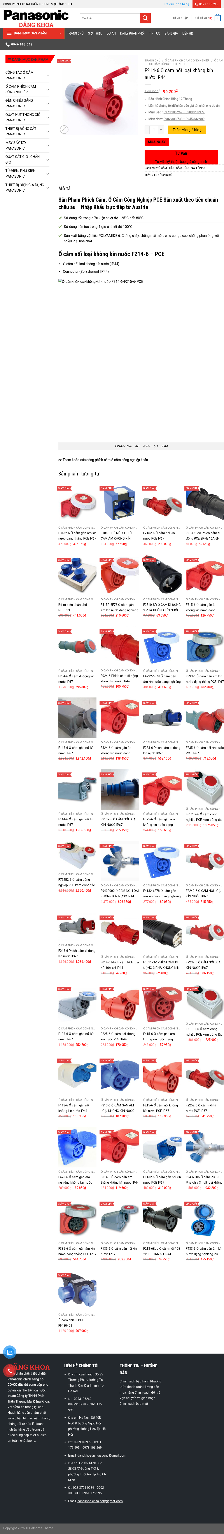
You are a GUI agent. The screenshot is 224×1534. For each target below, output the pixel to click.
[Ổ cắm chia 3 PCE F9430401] (77, 1290)
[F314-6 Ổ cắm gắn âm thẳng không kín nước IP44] (120, 1147)
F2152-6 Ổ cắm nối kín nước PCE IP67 (159, 535)
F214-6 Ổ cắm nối (161, 174)
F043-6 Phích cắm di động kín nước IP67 (76, 953)
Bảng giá (171, 33)
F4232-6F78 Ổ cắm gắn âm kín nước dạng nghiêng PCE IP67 (162, 681)
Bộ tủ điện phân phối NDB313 (73, 607)
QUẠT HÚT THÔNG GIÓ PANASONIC (22, 117)
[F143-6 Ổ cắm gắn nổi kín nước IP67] (77, 717)
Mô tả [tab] (64, 188)
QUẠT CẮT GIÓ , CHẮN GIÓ (22, 159)
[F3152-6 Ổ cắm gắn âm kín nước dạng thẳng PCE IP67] (77, 503)
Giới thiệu (95, 33)
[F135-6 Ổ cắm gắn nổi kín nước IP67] (120, 1218)
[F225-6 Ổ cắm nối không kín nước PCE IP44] (120, 1004)
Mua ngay (157, 142)
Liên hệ (187, 33)
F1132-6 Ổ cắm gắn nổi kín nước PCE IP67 (162, 1180)
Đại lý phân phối (132, 33)
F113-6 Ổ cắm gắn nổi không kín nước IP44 (73, 1108)
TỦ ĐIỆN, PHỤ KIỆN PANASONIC (20, 173)
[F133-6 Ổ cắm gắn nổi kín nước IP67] (77, 1004)
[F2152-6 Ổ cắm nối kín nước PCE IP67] (162, 503)
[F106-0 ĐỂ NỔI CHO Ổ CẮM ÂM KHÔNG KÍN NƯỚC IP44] (120, 503)
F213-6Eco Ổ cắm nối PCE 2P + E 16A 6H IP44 (161, 1251)
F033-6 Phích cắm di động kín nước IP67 (161, 750)
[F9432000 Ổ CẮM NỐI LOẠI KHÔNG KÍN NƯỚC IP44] (120, 861)
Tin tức (154, 33)
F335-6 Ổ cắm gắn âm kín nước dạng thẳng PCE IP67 (77, 1251)
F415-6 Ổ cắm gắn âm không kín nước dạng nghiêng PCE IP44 (159, 1039)
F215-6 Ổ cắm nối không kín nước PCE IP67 (160, 1108)
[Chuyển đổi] (47, 75)
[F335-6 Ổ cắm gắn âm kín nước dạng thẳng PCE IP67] (77, 1218)
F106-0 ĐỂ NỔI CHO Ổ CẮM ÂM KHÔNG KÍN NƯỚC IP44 (116, 538)
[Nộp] (145, 18)
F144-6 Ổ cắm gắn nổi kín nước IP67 (76, 822)
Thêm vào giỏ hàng (187, 130)
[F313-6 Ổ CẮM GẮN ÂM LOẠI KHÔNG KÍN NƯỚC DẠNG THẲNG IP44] (120, 1075)
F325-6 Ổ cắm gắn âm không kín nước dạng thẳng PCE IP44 (159, 825)
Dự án (111, 33)
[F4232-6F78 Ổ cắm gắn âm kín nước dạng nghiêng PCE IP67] (162, 646)
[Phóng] (64, 129)
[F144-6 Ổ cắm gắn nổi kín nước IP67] (77, 789)
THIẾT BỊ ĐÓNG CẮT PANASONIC (20, 131)
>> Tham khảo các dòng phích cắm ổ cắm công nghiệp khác (103, 460)
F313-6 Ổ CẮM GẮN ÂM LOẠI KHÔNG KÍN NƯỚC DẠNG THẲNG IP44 (117, 1111)
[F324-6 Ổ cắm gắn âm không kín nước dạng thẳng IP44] (120, 717)
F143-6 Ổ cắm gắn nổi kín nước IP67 (76, 750)
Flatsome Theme (41, 1528)
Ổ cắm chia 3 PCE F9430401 (71, 1323)
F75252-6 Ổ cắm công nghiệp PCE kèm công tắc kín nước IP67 (76, 885)
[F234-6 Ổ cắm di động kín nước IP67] (77, 646)
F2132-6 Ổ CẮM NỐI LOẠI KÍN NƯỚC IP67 (118, 822)
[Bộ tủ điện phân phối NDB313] (77, 574)
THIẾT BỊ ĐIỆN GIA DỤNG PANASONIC (24, 188)
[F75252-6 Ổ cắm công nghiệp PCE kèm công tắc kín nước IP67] (77, 855)
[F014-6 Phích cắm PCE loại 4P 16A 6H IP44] (120, 932)
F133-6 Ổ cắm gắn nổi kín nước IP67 (76, 1036)
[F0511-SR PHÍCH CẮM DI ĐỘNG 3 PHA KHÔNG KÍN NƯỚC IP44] (162, 932)
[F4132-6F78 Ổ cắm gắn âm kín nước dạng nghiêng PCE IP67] (162, 861)
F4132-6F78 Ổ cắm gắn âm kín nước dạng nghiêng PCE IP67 (162, 896)
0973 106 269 (209, 4)
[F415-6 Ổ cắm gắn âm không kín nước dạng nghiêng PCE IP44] (162, 1004)
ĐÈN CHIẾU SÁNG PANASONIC (19, 103)
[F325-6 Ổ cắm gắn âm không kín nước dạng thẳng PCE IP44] (162, 789)
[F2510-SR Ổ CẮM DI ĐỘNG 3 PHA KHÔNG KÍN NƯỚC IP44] (162, 574)
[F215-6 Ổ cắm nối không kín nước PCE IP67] (162, 1075)
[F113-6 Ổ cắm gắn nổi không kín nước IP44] (77, 1075)
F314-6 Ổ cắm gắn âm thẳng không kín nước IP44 (120, 1180)
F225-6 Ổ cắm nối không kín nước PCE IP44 (118, 1036)
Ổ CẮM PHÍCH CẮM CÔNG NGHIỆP (20, 89)
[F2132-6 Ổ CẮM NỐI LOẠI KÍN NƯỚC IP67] (120, 789)
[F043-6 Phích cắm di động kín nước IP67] (77, 926)
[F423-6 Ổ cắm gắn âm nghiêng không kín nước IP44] (77, 1147)
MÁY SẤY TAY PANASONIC (15, 145)
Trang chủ (75, 33)
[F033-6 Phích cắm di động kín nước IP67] (162, 717)
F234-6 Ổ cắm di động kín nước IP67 (76, 679)
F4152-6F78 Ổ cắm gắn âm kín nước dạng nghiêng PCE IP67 (119, 610)
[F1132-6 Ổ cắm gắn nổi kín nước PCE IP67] (162, 1147)
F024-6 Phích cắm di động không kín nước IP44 (119, 678)
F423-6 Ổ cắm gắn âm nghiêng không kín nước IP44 (75, 1182)
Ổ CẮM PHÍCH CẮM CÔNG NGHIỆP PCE (184, 62)
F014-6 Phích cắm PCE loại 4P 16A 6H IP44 (120, 965)
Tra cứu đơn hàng (176, 4)
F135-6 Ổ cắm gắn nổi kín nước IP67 (119, 1251)
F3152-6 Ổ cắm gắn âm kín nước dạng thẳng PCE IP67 (77, 535)
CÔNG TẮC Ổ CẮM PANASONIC (19, 75)
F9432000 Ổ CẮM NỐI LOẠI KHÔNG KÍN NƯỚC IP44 (120, 893)
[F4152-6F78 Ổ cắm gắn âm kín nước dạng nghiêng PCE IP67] (120, 574)
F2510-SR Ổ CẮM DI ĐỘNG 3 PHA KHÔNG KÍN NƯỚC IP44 (162, 610)
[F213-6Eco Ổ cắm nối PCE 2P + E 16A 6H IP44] (162, 1218)
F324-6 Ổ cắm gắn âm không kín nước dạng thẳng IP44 (116, 753)
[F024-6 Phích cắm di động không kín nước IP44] (120, 646)
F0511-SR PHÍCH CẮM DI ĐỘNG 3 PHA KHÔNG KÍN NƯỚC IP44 (161, 968)
